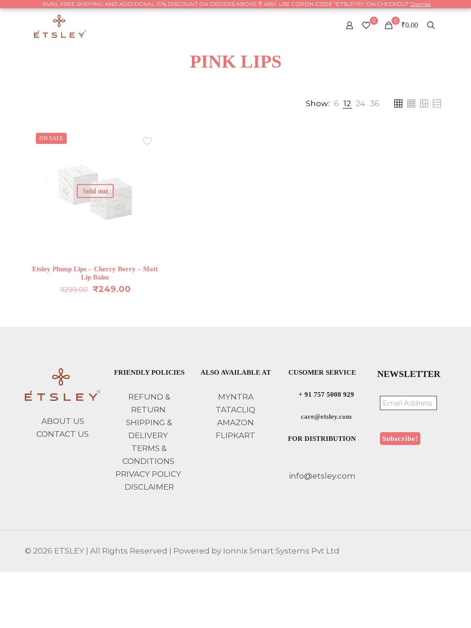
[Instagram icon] (433, 551)
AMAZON (235, 422)
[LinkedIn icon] (423, 551)
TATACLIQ (235, 409)
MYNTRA (235, 396)
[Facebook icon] (404, 551)
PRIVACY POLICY (148, 474)
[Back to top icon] (427, 609)
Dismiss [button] (420, 3)
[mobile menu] (317, 25)
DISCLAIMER (149, 486)
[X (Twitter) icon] (414, 551)
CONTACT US (62, 434)
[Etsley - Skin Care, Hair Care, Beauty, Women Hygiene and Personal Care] (60, 25)
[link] (336, 103)
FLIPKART (235, 435)
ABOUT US (62, 421)
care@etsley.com (325, 416)
